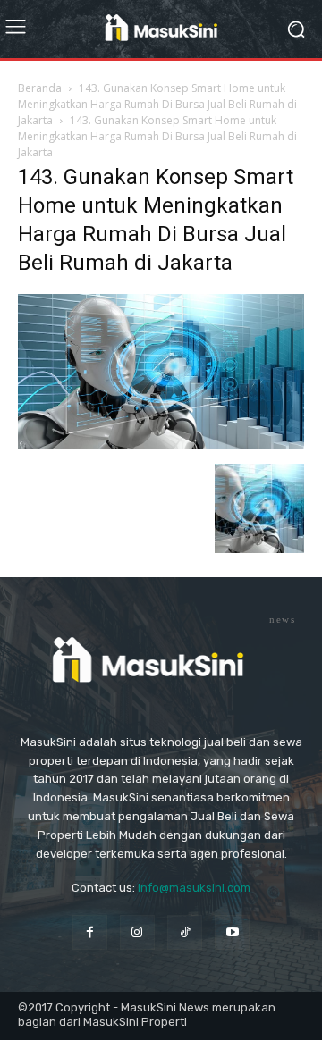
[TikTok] (184, 932)
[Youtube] (232, 932)
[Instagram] (137, 932)
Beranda (40, 88)
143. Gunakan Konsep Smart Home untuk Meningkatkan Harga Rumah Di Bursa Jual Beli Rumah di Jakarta (157, 104)
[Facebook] (89, 932)
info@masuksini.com (194, 887)
